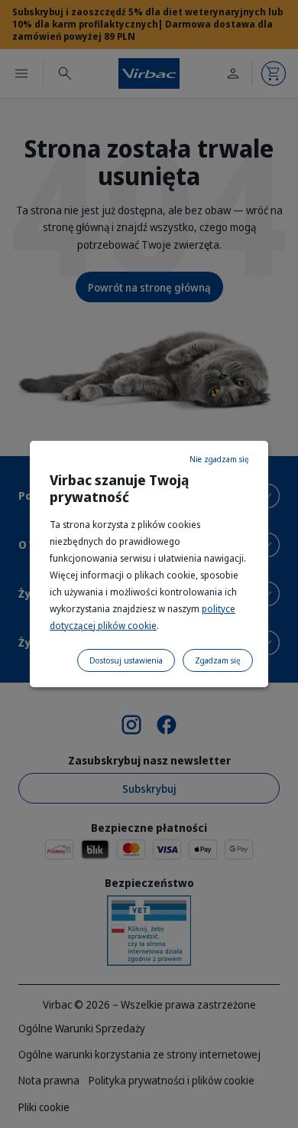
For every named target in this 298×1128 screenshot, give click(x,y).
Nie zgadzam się (219, 459)
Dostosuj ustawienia (126, 660)
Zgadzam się (218, 660)
